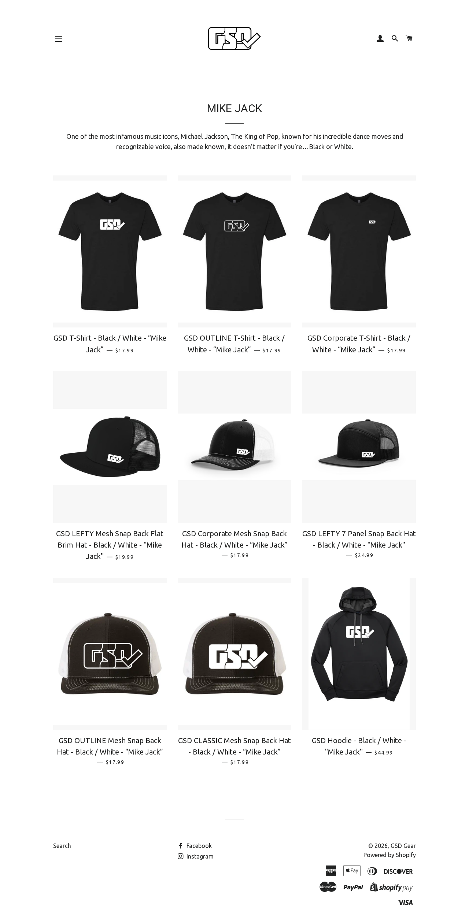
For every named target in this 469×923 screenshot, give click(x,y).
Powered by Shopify (389, 855)
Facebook (198, 845)
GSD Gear (403, 845)
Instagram (199, 856)
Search (62, 845)
